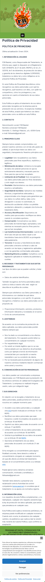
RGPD (23, 438)
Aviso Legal (36, 579)
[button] (41, 538)
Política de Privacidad (25, 579)
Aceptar (22, 561)
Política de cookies (10, 579)
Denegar (22, 567)
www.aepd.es (18, 486)
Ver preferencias (22, 574)
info (9, 411)
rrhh (4, 464)
